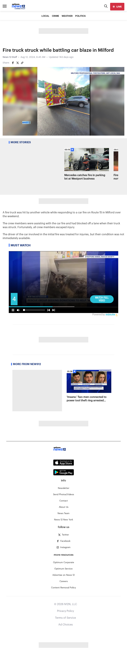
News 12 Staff (10, 57)
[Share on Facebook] (13, 63)
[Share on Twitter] (17, 63)
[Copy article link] (22, 63)
